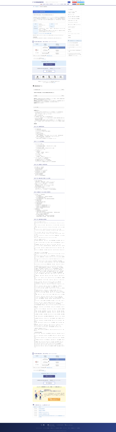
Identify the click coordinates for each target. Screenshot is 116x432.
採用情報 (65, 4)
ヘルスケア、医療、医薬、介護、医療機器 (73, 18)
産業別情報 (51, 4)
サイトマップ (82, 0)
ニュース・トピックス (56, 4)
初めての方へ (74, 2)
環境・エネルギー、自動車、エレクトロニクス (74, 24)
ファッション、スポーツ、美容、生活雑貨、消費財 (45, 33)
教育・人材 (69, 31)
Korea (78, 0)
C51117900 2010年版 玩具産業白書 (73, 42)
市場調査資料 (37, 6)
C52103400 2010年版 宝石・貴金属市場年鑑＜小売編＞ (75, 51)
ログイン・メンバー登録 (81, 2)
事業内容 (44, 4)
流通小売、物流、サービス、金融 (72, 20)
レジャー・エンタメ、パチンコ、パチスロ (73, 33)
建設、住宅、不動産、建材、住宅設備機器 (73, 16)
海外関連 (69, 37)
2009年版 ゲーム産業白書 (42, 410)
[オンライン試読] (60, 77)
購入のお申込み (50, 64)
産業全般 (69, 35)
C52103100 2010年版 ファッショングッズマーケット (75, 48)
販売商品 (47, 4)
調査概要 (49, 95)
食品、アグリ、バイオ (71, 14)
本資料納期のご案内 (49, 89)
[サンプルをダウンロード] (55, 77)
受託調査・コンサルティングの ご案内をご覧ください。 (54, 399)
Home (41, 4)
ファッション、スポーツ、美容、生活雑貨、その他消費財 (72, 12)
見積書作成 (50, 71)
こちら (56, 61)
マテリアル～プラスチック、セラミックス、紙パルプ (72, 27)
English (74, 0)
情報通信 (69, 29)
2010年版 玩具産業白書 (42, 408)
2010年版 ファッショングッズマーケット (44, 412)
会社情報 (61, 4)
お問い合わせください (49, 55)
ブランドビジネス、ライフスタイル (73, 22)
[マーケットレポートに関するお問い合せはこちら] (37, 77)
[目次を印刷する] (43, 77)
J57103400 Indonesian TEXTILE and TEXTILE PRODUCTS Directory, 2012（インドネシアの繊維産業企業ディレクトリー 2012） (75, 54)
